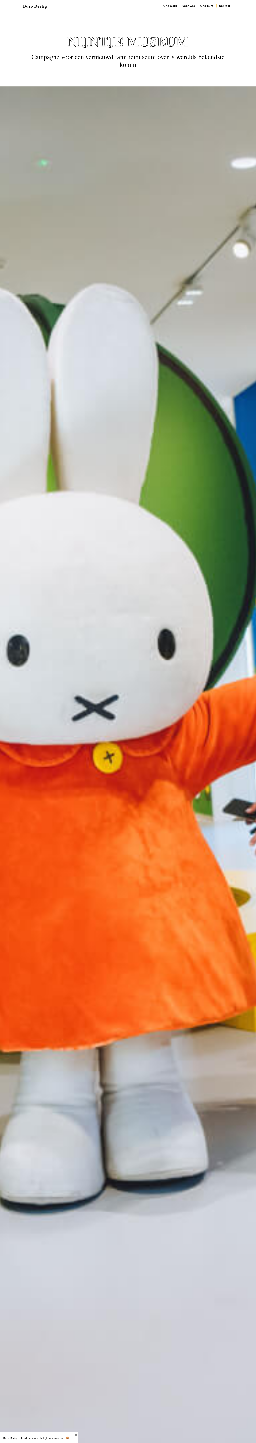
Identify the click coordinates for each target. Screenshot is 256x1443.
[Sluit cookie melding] (76, 1434)
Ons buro (207, 5)
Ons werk (170, 5)
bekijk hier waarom (52, 1438)
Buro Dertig (35, 6)
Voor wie (188, 5)
